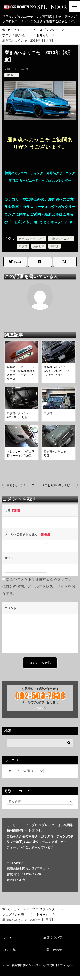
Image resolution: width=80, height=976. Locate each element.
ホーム (8, 937)
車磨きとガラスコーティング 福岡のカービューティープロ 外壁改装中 (23, 485)
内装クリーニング (61, 238)
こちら (38, 708)
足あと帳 (38, 246)
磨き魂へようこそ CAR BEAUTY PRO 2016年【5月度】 (57, 370)
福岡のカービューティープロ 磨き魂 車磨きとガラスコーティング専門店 (21, 372)
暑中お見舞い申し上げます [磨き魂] (60, 485)
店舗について (52, 937)
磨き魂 (23, 246)
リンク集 (9, 949)
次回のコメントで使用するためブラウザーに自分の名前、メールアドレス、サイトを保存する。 (38, 586)
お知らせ (11, 75)
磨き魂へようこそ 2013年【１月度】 (19, 415)
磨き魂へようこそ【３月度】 (57, 453)
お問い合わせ (52, 949)
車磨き (54, 246)
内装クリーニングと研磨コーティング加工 (20, 453)
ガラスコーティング (31, 238)
